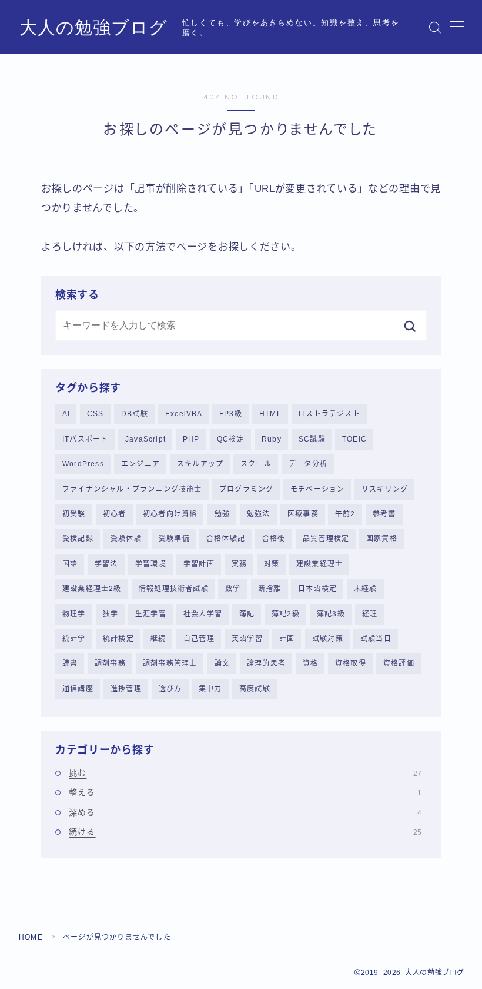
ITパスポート (85, 439)
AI (66, 414)
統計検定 (118, 639)
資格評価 (398, 663)
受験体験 (126, 539)
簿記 (247, 614)
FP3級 (230, 414)
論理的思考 (266, 663)
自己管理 (199, 639)
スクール (256, 464)
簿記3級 (331, 614)
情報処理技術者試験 (174, 589)
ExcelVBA (184, 414)
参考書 (384, 514)
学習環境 (150, 564)
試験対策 (327, 639)
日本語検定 (317, 589)
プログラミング (246, 489)
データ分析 (308, 464)
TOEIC (354, 439)
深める (245, 812)
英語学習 (247, 639)
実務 (239, 564)
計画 (286, 639)
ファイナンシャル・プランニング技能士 (132, 489)
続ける (245, 832)
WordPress (83, 464)
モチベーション (317, 489)
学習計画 (199, 564)
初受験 (74, 514)
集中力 (210, 689)
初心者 (114, 514)
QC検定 (231, 439)
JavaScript (145, 439)
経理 (369, 614)
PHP (191, 439)
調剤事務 (110, 663)
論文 (222, 663)
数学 (232, 589)
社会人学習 (202, 614)
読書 (70, 663)
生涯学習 (150, 614)
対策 (271, 564)
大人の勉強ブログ (93, 27)
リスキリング (385, 489)
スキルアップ (200, 464)
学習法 (106, 564)
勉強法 (258, 514)
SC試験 (312, 439)
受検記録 (77, 539)
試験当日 (375, 639)
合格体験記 (225, 539)
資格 (310, 663)
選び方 (170, 689)
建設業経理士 (319, 564)
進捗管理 (126, 689)
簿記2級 (286, 614)
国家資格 (381, 539)
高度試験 (254, 689)
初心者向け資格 (170, 514)
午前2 (345, 514)
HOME (31, 937)
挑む (245, 773)
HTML (270, 414)
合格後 (274, 539)
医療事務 (303, 514)
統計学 (74, 639)
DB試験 (134, 414)
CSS (95, 414)
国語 (70, 564)
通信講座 (77, 689)
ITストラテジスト (329, 414)
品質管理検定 (326, 539)
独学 (110, 614)
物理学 (74, 614)
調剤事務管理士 (170, 663)
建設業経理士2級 (92, 589)
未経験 (365, 589)
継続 (158, 639)
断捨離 (270, 589)
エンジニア (140, 464)
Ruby (272, 439)
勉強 (222, 514)
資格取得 (350, 663)
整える (245, 792)
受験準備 (174, 539)
